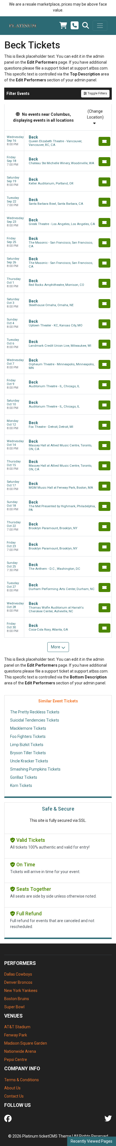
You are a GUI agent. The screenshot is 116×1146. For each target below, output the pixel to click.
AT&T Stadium (17, 1027)
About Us (12, 1088)
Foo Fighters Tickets (28, 736)
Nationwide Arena (20, 1051)
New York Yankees (20, 990)
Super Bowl (14, 1007)
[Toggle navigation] (100, 26)
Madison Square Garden (25, 1043)
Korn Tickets (21, 785)
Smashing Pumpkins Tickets (35, 769)
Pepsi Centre (15, 1059)
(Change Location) (95, 114)
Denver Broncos (18, 982)
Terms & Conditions (21, 1080)
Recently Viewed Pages (91, 1141)
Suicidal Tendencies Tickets (34, 720)
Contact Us (14, 1096)
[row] (58, 141)
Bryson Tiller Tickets (28, 753)
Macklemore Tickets (28, 728)
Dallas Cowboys (18, 974)
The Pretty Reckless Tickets (34, 712)
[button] (86, 26)
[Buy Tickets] (104, 141)
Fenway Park (15, 1035)
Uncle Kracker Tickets (29, 761)
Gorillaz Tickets (23, 777)
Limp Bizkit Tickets (26, 744)
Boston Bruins (16, 998)
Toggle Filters (97, 93)
